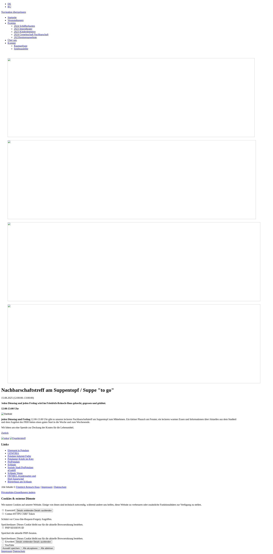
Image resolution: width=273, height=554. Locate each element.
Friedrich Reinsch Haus (28, 487)
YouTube (9, 545)
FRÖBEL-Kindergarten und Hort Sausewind (22, 477)
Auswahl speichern (11, 548)
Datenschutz (60, 487)
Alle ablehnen (47, 548)
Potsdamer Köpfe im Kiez (20, 459)
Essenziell (10, 510)
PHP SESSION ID (14, 527)
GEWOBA (13, 453)
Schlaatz (12, 464)
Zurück (5, 433)
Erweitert (9, 541)
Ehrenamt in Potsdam (18, 450)
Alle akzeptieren (30, 548)
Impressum (46, 487)
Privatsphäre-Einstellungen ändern (18, 492)
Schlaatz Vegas (15, 473)
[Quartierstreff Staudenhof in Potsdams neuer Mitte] (18, 438)
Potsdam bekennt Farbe (19, 456)
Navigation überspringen (13, 12)
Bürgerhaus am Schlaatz (20, 481)
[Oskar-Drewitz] (5, 438)
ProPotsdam (14, 461)
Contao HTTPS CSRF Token (20, 513)
